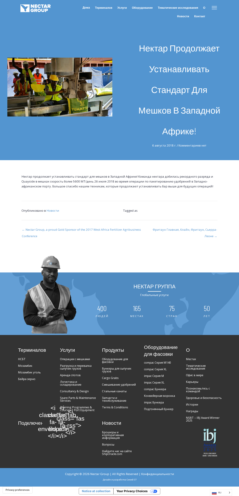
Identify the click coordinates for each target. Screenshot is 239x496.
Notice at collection (96, 491)
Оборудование (142, 7)
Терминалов (103, 7)
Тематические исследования (178, 7)
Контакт (199, 16)
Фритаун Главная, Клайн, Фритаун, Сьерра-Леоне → (185, 231)
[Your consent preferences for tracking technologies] (17, 490)
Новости (183, 16)
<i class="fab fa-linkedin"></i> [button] (61, 421)
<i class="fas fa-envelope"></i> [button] (53, 421)
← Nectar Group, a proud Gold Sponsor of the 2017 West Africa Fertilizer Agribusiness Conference (81, 231)
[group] (102, 311)
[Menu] (214, 8)
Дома (86, 7)
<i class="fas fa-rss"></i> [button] (70, 421)
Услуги (122, 7)
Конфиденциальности (157, 474)
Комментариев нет (192, 145)
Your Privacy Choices (132, 491)
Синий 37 (131, 479)
